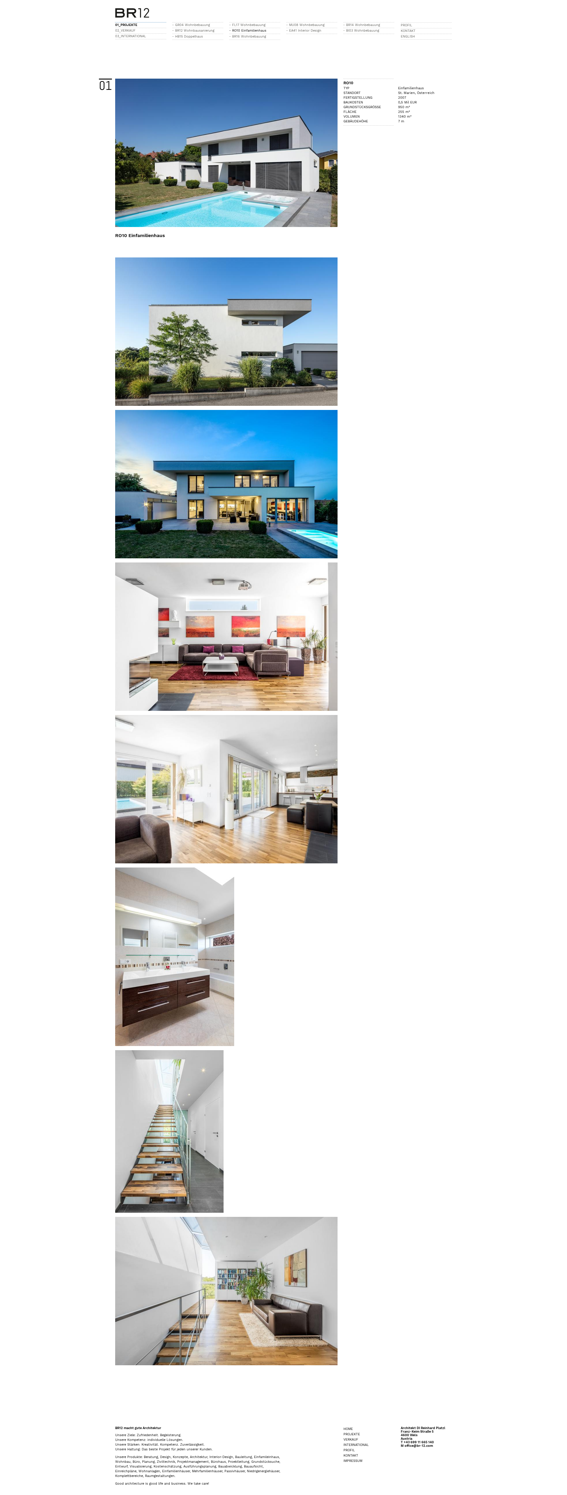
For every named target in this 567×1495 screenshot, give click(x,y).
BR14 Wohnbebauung (363, 25)
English (408, 36)
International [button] (133, 36)
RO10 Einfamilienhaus (249, 31)
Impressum (352, 1461)
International (356, 1445)
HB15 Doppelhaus (189, 36)
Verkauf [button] (128, 31)
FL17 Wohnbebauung (248, 25)
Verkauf (350, 1440)
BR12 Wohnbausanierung (194, 31)
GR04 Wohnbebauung (192, 25)
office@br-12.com (419, 1446)
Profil (406, 25)
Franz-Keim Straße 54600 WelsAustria (417, 1435)
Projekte (351, 1434)
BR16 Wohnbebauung (249, 36)
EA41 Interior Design (305, 31)
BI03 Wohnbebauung (362, 31)
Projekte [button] (128, 25)
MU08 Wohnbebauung (307, 25)
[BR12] (132, 11)
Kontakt (408, 31)
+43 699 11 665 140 (419, 1442)
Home (348, 1429)
